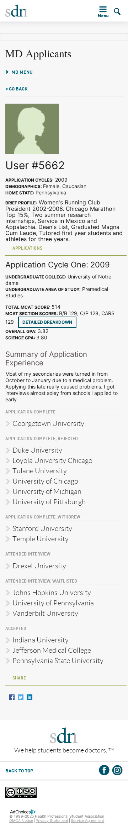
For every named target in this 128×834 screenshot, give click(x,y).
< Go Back (16, 89)
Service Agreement (87, 820)
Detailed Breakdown (47, 322)
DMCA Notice (21, 820)
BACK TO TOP (19, 771)
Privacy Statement (52, 820)
